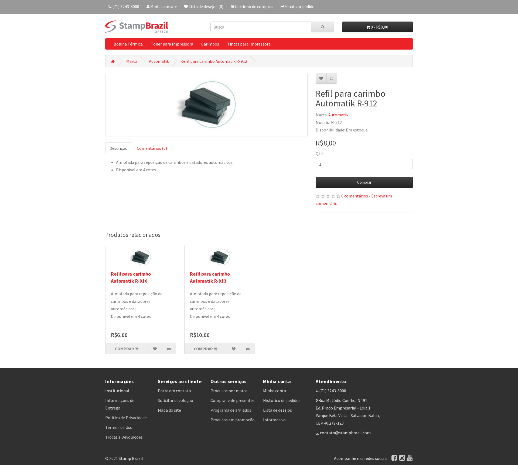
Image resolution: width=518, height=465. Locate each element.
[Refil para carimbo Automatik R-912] (206, 105)
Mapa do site (169, 410)
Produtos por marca (228, 390)
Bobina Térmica (128, 44)
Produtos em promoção (232, 419)
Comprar (364, 182)
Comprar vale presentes (232, 400)
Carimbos (210, 44)
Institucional (117, 390)
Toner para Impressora (172, 44)
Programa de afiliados (230, 410)
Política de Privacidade (126, 417)
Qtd (319, 153)
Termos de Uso (118, 427)
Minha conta (274, 390)
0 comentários (354, 196)
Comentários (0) (152, 148)
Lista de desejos (277, 410)
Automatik (159, 61)
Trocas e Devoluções (124, 437)
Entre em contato (174, 390)
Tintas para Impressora (249, 44)
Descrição (119, 148)
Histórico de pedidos (282, 400)
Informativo (274, 419)
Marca (131, 61)
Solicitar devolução (175, 400)
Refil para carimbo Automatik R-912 (213, 61)
